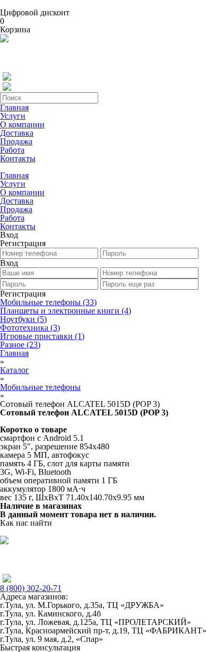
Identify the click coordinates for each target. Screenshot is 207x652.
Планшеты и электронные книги (65, 310)
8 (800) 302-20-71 (31, 588)
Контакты (18, 158)
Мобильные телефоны (48, 302)
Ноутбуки (23, 319)
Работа (12, 149)
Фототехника (30, 327)
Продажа (16, 141)
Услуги (12, 115)
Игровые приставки (42, 336)
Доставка (16, 132)
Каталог (14, 370)
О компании (22, 124)
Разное (20, 344)
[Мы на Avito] (4, 39)
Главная (14, 107)
